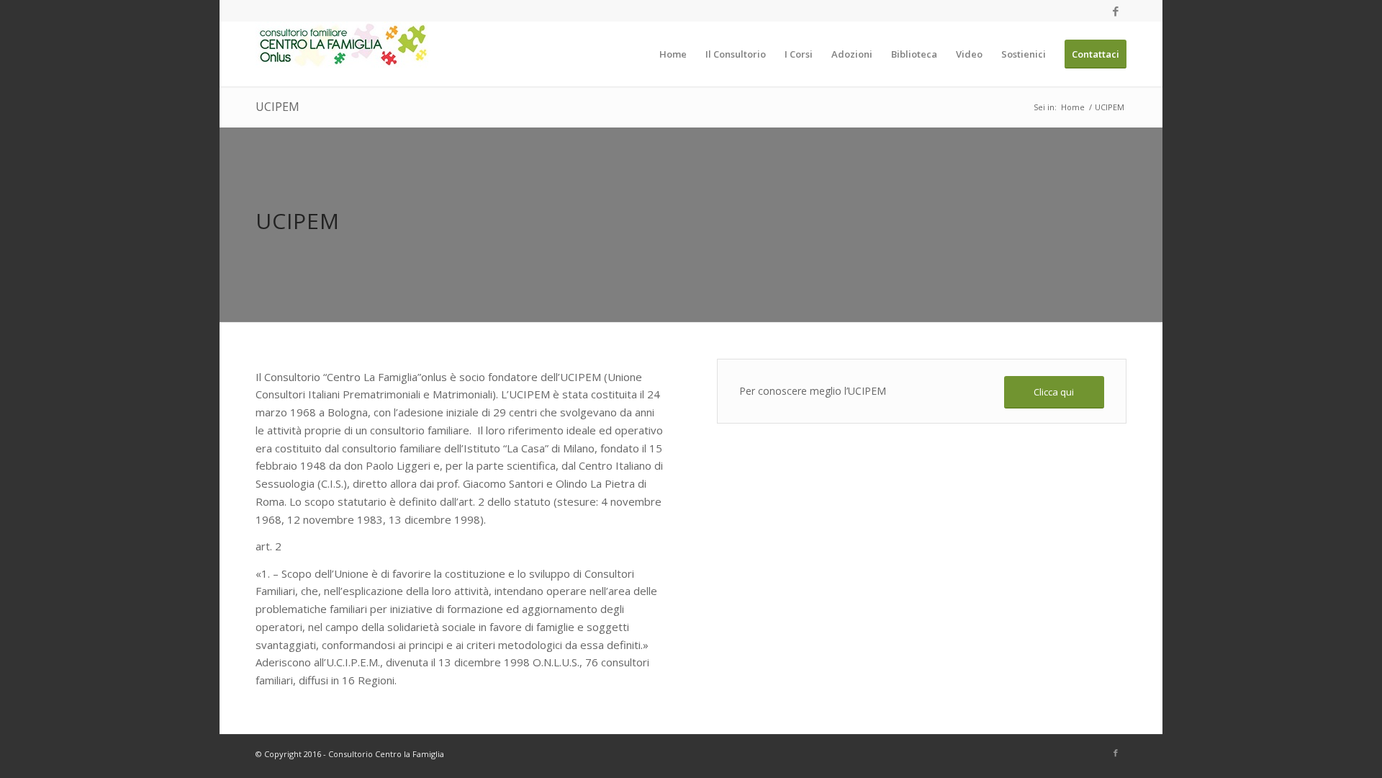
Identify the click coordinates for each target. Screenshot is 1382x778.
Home (1073, 107)
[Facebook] (1115, 11)
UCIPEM (277, 107)
